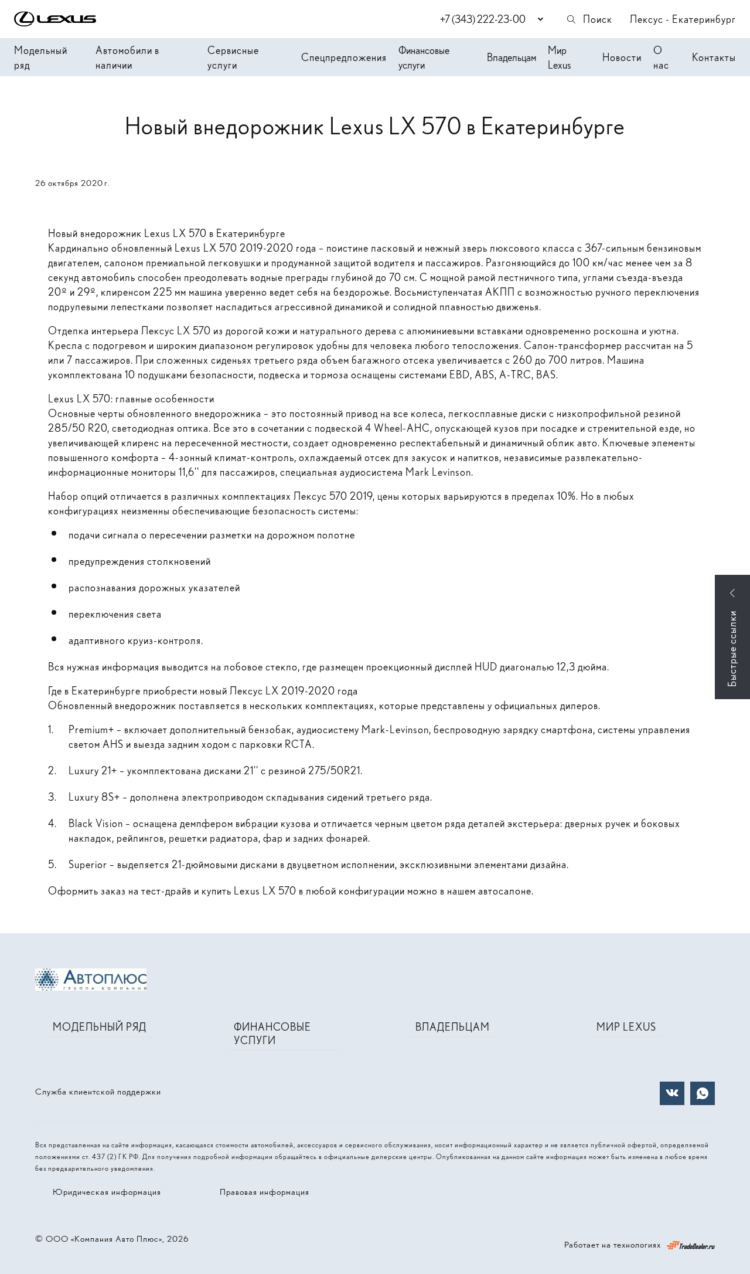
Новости (622, 57)
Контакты (714, 57)
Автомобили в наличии (127, 57)
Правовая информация (264, 1192)
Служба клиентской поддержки (98, 1091)
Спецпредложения (344, 57)
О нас (661, 57)
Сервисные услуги (233, 57)
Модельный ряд (40, 57)
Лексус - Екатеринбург (683, 19)
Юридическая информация (107, 1192)
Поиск (597, 19)
